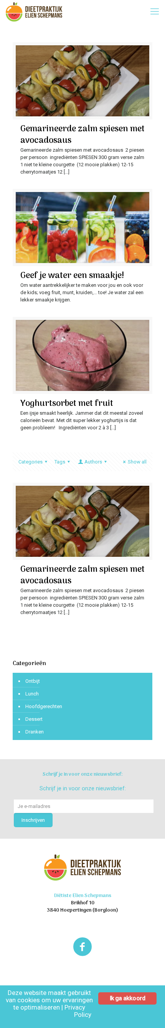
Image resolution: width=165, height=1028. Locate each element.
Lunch (32, 694)
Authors (93, 462)
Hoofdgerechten (43, 706)
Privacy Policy (77, 1010)
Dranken (34, 732)
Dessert (34, 719)
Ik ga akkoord (127, 998)
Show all (137, 462)
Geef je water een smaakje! (72, 276)
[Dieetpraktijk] (34, 11)
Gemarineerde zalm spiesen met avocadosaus (82, 134)
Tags (59, 462)
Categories (30, 462)
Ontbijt (32, 681)
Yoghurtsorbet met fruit (66, 404)
